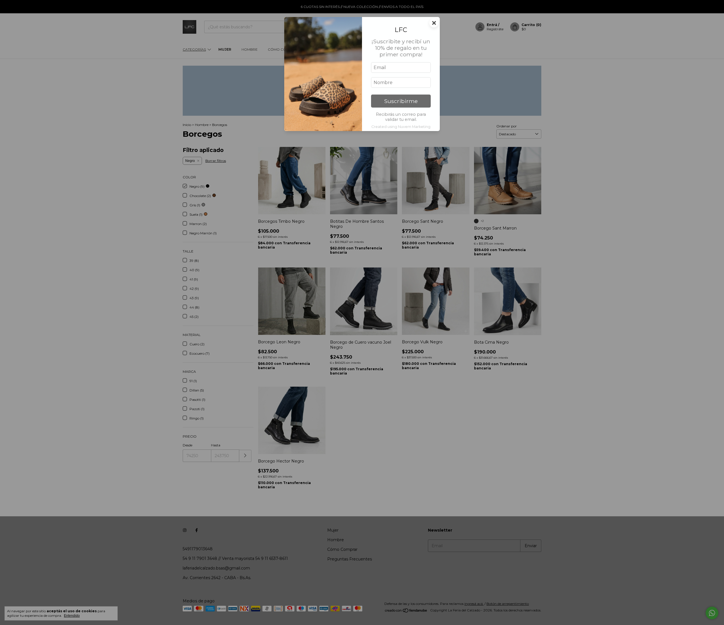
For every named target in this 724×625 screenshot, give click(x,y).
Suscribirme (401, 101)
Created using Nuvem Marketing (400, 127)
